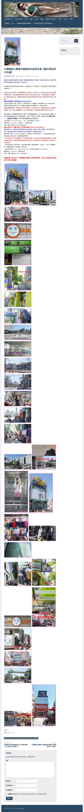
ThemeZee (21, 808)
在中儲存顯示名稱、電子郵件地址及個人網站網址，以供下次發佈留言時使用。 (28, 794)
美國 (60, 19)
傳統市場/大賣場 (8, 738)
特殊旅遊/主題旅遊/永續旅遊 (24, 23)
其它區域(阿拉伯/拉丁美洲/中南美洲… (43, 23)
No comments (35, 76)
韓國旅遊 (35, 738)
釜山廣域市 (7, 76)
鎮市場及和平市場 (24, 738)
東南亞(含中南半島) (51, 19)
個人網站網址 (9, 790)
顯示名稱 (8, 781)
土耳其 (65, 19)
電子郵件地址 (9, 785)
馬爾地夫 (7, 23)
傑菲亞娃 (28, 76)
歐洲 (71, 19)
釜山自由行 (16, 738)
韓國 (42, 19)
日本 (36, 19)
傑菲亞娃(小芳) (8, 19)
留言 (7, 760)
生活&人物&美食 (19, 19)
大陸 (13, 23)
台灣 (26, 19)
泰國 (31, 19)
